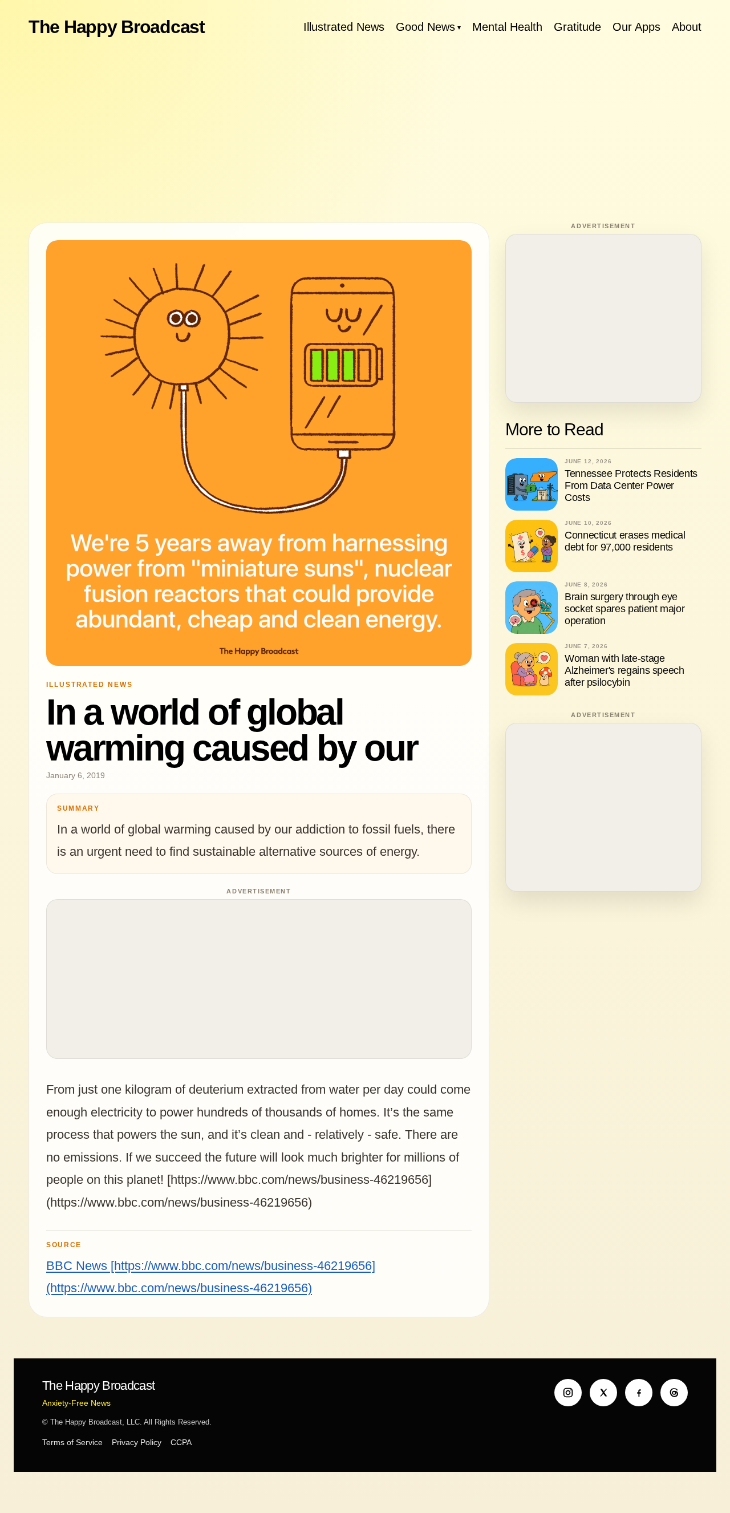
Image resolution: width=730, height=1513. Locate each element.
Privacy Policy (136, 1442)
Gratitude (577, 27)
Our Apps (636, 27)
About (686, 27)
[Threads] (674, 1392)
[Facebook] (638, 1392)
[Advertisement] (365, 131)
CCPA (181, 1442)
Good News (425, 27)
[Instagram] (568, 1392)
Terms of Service (72, 1442)
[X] (603, 1392)
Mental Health (507, 27)
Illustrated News (343, 27)
